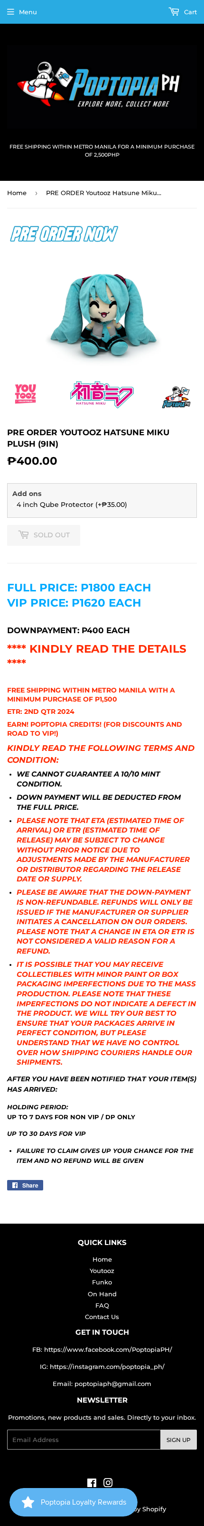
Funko (102, 1282)
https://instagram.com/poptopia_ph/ (107, 1366)
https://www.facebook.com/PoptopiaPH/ (108, 1349)
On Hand (102, 1294)
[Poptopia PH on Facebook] (92, 1484)
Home (17, 193)
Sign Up (179, 1439)
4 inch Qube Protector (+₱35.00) (72, 504)
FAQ (102, 1305)
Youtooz (102, 1270)
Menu (28, 12)
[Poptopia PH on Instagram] (108, 1484)
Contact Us (102, 1316)
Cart (189, 12)
